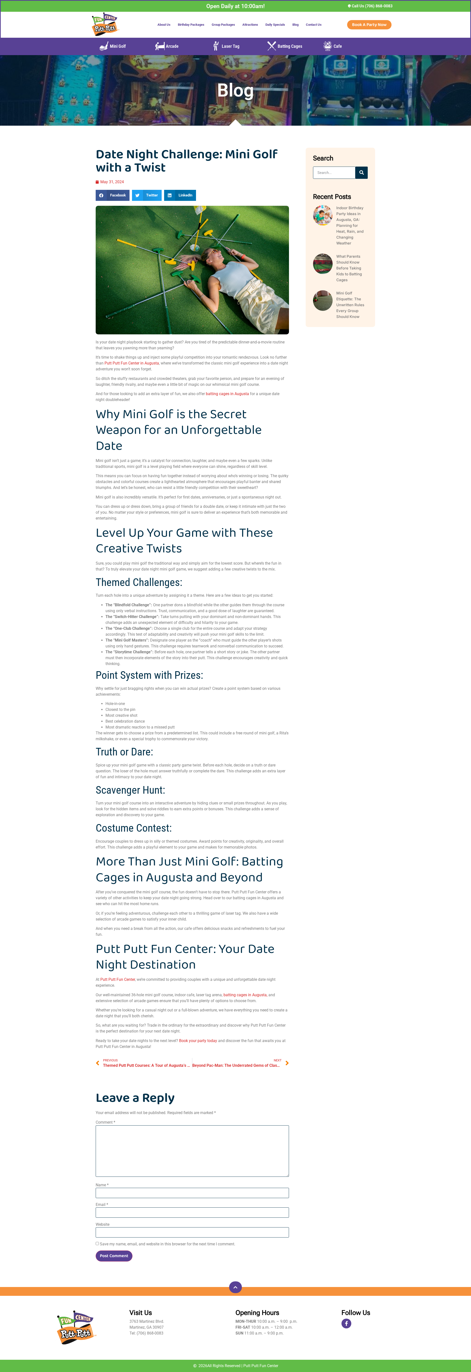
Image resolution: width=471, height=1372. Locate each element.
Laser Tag (230, 46)
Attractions (250, 24)
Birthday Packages (191, 24)
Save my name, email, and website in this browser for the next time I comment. (167, 1244)
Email (102, 1205)
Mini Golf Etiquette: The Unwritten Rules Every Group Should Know (350, 305)
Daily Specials (275, 24)
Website (102, 1224)
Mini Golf (118, 46)
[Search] (361, 173)
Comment (105, 1122)
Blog (295, 24)
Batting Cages (290, 46)
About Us (163, 24)
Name (102, 1185)
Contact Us (314, 24)
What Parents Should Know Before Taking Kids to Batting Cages (349, 268)
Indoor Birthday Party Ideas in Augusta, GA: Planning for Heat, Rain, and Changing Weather (350, 225)
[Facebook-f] (346, 1323)
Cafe (338, 46)
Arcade (172, 46)
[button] (113, 195)
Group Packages (223, 24)
